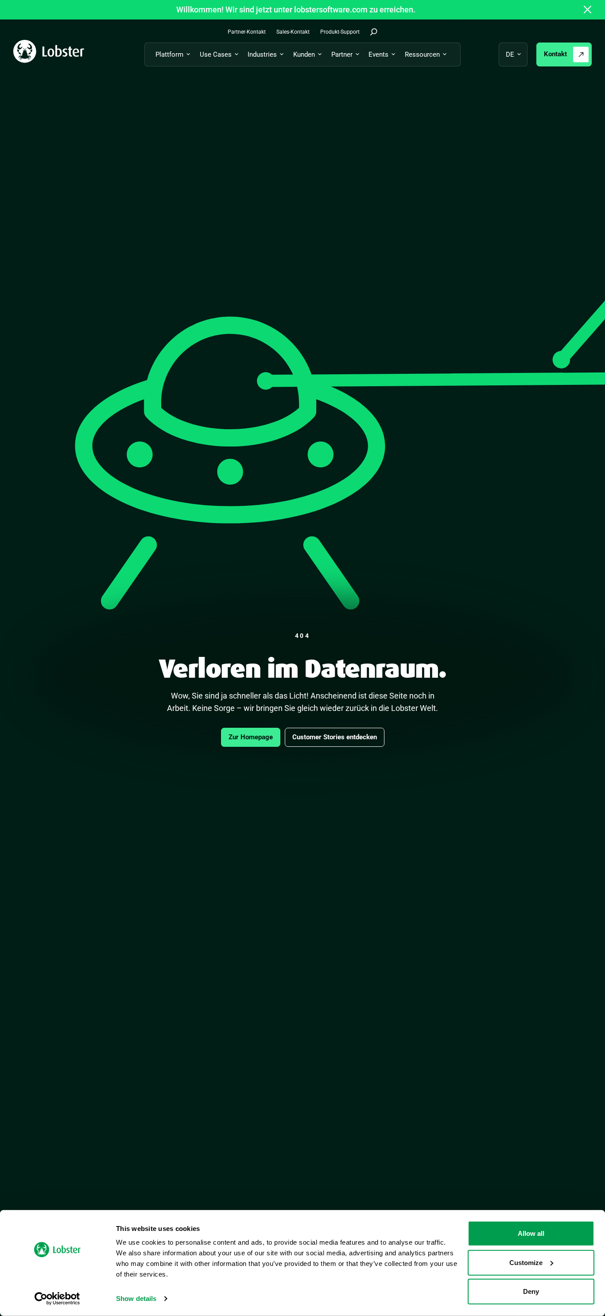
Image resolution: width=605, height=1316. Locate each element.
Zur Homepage (251, 737)
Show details (136, 1298)
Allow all (531, 1233)
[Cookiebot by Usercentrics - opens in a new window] (57, 1298)
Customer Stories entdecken (334, 737)
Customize (526, 1262)
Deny (531, 1291)
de (510, 54)
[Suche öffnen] (373, 31)
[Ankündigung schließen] (588, 10)
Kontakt (555, 54)
